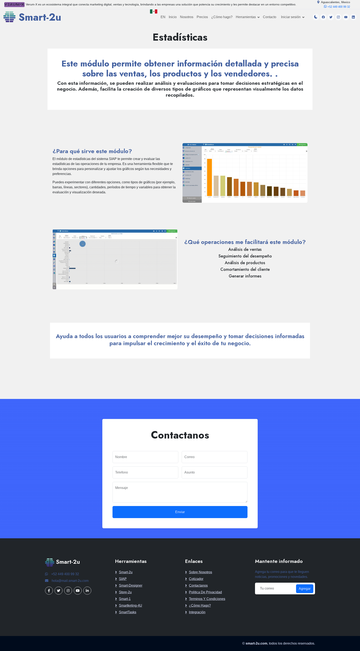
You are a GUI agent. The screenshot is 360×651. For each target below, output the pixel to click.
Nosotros (186, 17)
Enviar (180, 512)
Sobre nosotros (200, 572)
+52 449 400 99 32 (338, 6)
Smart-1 (125, 599)
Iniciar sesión (291, 17)
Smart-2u (125, 572)
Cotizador (196, 579)
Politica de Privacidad (205, 592)
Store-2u (125, 592)
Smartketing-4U (130, 605)
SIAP (123, 579)
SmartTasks (127, 612)
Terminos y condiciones (207, 599)
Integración (197, 612)
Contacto (269, 17)
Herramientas (246, 17)
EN (163, 17)
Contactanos (198, 585)
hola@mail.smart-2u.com (70, 580)
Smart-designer (130, 585)
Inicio (173, 17)
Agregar (305, 588)
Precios (202, 17)
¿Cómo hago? (221, 17)
